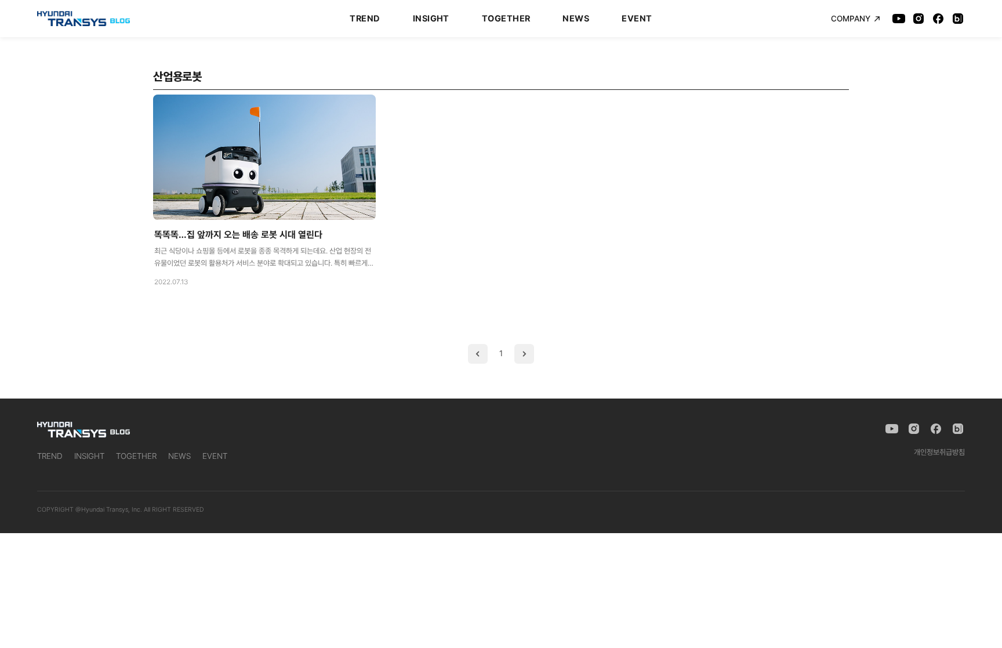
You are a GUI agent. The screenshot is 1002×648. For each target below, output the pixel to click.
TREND (365, 18)
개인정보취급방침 (939, 452)
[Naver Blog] (958, 19)
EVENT (637, 18)
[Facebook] (938, 19)
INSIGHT (431, 18)
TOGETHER (506, 18)
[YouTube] (899, 19)
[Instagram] (918, 19)
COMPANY (850, 18)
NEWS (575, 18)
